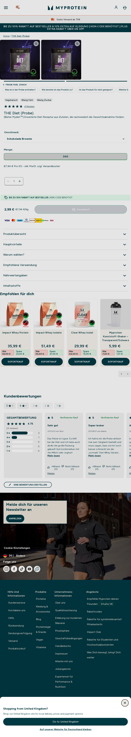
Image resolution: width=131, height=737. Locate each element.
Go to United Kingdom (66, 721)
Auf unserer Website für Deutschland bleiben (65, 729)
